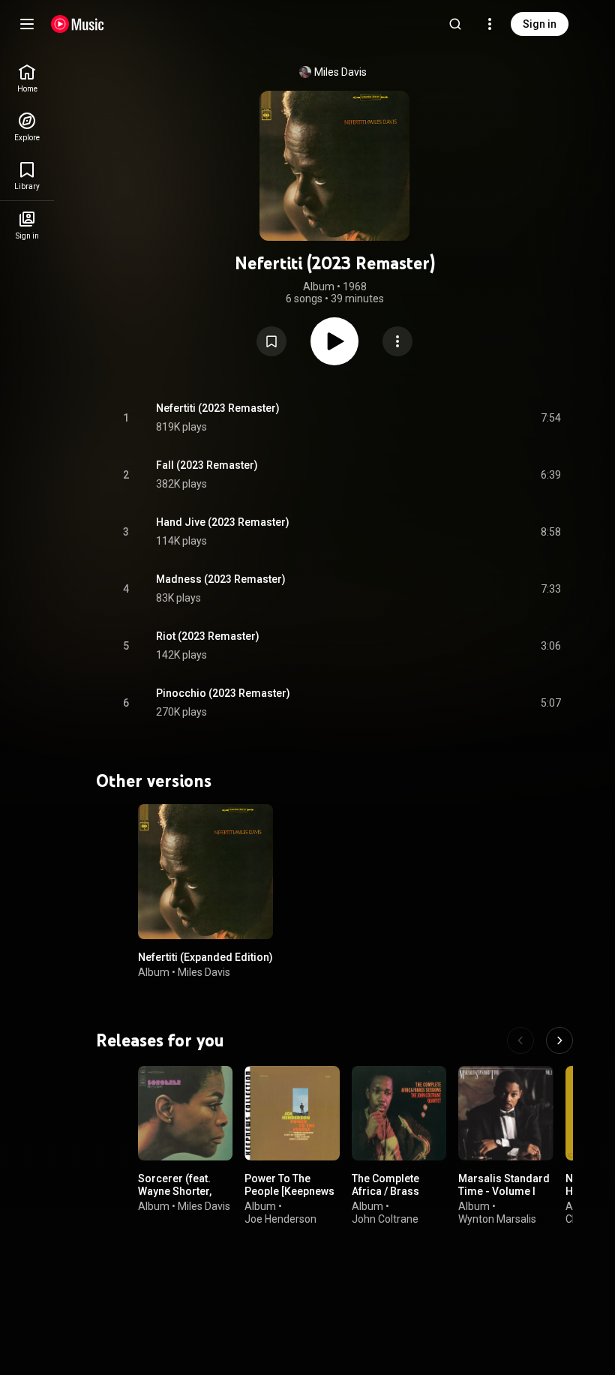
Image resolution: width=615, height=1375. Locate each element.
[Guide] (27, 24)
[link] (27, 78)
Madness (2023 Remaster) (221, 579)
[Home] (77, 24)
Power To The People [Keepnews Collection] (289, 1191)
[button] (271, 341)
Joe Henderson (280, 1218)
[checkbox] (551, 418)
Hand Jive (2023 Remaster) (223, 522)
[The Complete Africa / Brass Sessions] (399, 1113)
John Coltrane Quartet (385, 1224)
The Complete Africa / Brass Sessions (385, 1191)
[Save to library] (271, 341)
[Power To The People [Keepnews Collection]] (291, 1113)
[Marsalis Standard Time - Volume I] (505, 1113)
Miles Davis (340, 72)
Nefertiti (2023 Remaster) (218, 408)
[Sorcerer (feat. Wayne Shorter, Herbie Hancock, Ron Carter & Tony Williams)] (185, 1113)
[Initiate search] (455, 24)
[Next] (559, 1040)
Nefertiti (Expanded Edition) (205, 957)
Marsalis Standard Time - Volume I (504, 1184)
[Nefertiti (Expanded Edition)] (205, 871)
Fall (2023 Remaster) (207, 465)
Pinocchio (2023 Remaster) (223, 693)
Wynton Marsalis (497, 1218)
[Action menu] (397, 341)
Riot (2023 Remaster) (208, 636)
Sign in (539, 24)
